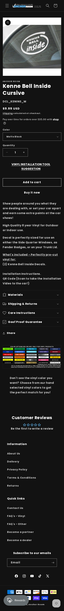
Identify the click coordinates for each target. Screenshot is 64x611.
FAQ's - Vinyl (16, 516)
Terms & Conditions (21, 477)
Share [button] (11, 333)
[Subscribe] (53, 562)
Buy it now (32, 192)
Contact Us (15, 508)
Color (6, 129)
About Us (13, 453)
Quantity (9, 145)
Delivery (13, 461)
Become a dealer (19, 540)
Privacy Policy (17, 469)
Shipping (8, 113)
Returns (13, 485)
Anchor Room (36, 604)
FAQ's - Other (17, 524)
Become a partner (20, 532)
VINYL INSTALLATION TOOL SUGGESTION (31, 166)
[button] (7, 6)
